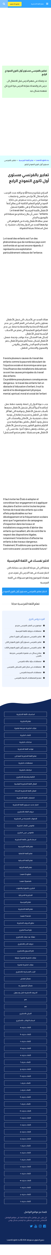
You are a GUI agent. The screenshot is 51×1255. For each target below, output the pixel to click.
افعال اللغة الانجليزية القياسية (25, 784)
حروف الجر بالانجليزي (25, 944)
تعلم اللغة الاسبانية (25, 860)
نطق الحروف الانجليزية (25, 923)
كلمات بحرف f (25, 1062)
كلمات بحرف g (25, 1069)
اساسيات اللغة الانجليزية (25, 714)
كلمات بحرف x (25, 1187)
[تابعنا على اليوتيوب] (35, 1227)
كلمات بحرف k (25, 1097)
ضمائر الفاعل (25, 979)
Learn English (14, 4)
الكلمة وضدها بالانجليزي (25, 777)
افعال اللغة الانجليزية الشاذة (25, 791)
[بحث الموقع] (4, 4)
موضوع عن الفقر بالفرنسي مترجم (28, 625)
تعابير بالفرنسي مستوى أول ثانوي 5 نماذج (25, 637)
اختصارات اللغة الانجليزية (26, 798)
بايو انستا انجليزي (25, 930)
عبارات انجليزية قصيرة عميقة (25, 958)
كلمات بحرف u (25, 1166)
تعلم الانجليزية (25, 721)
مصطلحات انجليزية (25, 763)
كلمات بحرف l (25, 1104)
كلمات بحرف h (25, 1076)
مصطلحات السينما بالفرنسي (30, 672)
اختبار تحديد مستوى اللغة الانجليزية (25, 805)
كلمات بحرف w (25, 1180)
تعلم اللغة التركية (25, 867)
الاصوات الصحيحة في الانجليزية (25, 819)
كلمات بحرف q (25, 1139)
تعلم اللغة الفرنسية (26, 160)
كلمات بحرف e (25, 1055)
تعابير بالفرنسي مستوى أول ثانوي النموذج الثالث (23, 648)
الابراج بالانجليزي (25, 1013)
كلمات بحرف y (25, 1194)
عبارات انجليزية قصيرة (25, 965)
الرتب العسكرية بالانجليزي (25, 972)
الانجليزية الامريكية (25, 895)
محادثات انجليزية (25, 742)
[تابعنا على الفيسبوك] (44, 1227)
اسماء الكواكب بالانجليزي (25, 1020)
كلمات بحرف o (25, 1125)
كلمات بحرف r (25, 1146)
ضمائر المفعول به (25, 986)
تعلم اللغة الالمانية (25, 853)
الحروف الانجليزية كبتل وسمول (25, 993)
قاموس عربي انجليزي (25, 833)
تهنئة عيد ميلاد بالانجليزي (25, 937)
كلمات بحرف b (25, 1034)
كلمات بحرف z (25, 1201)
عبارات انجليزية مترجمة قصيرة (25, 728)
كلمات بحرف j (25, 1090)
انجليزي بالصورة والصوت (25, 888)
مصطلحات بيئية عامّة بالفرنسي (29, 661)
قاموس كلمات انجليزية (25, 826)
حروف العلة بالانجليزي (25, 812)
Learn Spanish (25, 881)
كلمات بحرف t (25, 1160)
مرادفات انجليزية (25, 770)
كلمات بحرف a (25, 1027)
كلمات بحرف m (25, 1111)
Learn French (25, 916)
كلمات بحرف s (25, 1153)
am (25, 1006)
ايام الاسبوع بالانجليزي (25, 951)
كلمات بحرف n (25, 1118)
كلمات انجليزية (25, 735)
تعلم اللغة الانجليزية (37, 4)
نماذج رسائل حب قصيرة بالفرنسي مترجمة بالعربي (25, 654)
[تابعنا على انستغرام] (40, 1227)
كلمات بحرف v (25, 1173)
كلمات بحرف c (25, 1041)
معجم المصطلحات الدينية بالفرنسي (28, 678)
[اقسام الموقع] (47, 4)
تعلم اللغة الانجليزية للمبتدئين (25, 756)
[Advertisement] (25, 36)
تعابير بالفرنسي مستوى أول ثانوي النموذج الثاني (23, 642)
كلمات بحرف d (25, 1048)
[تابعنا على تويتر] (31, 1227)
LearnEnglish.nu (42, 160)
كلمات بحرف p (25, 1132)
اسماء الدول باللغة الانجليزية (25, 839)
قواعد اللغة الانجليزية (25, 749)
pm (25, 999)
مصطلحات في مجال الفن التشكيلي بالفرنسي (24, 667)
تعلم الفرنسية (25, 902)
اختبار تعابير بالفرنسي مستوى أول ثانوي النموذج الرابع (24, 591)
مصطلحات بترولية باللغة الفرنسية (28, 631)
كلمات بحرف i (25, 1083)
